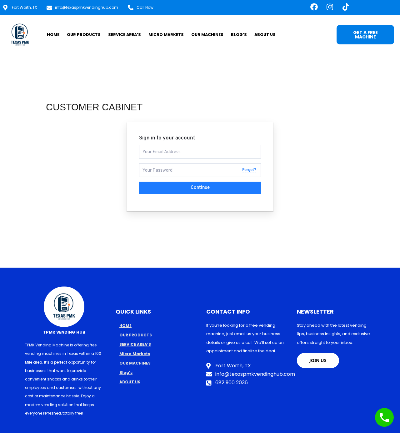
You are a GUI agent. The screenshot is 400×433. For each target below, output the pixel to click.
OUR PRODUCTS (84, 34)
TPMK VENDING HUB (64, 332)
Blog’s (239, 34)
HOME (53, 34)
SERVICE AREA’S (124, 34)
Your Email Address (159, 147)
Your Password (155, 166)
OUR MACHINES (207, 34)
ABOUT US (265, 34)
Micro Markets (166, 34)
